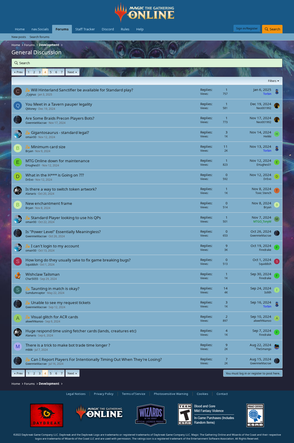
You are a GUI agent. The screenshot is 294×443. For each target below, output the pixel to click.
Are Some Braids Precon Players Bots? (59, 118)
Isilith (267, 292)
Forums (62, 29)
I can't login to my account (55, 246)
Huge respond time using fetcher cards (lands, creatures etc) (80, 330)
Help (140, 29)
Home (20, 29)
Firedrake (265, 250)
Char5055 (31, 279)
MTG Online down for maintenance (57, 160)
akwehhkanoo (34, 321)
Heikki (267, 136)
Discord (108, 29)
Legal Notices (75, 394)
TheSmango (263, 349)
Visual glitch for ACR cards (54, 316)
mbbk (29, 350)
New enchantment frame (48, 203)
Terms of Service (133, 394)
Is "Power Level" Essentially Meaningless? (63, 231)
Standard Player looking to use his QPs (66, 217)
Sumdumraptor (35, 293)
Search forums (39, 37)
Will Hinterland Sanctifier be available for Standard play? (82, 90)
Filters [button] (272, 81)
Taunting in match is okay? (55, 288)
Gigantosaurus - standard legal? (60, 132)
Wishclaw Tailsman (42, 274)
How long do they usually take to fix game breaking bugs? (77, 260)
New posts (18, 37)
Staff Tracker (85, 29)
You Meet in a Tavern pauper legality (58, 104)
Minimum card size (48, 146)
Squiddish (31, 264)
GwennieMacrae (36, 123)
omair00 (30, 137)
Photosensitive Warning (171, 394)
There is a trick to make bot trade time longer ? (67, 345)
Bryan (29, 151)
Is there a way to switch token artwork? (60, 189)
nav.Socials (40, 29)
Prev (20, 72)
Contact (222, 394)
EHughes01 (32, 165)
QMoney (30, 109)
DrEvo (29, 180)
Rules (125, 29)
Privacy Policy (104, 394)
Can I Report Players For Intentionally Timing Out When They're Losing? (96, 359)
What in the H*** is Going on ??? (54, 175)
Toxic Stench (263, 193)
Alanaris (30, 194)
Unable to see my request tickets (60, 302)
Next (71, 72)
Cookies (202, 394)
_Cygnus (30, 94)
